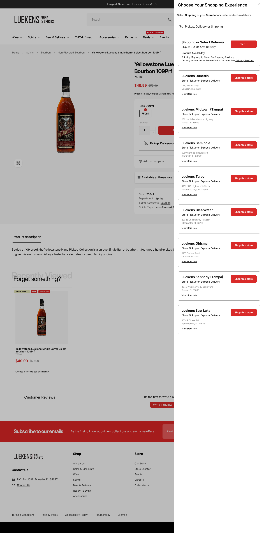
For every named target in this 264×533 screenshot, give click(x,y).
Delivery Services (244, 60)
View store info (189, 94)
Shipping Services (224, 57)
